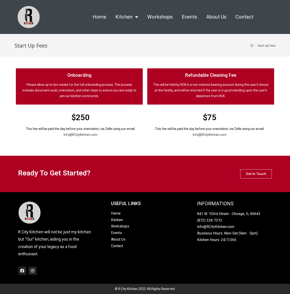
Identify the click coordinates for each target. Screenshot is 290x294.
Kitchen (124, 17)
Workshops (160, 17)
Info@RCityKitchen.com (80, 134)
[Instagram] (33, 271)
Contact (244, 17)
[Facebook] (22, 271)
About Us (216, 17)
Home (99, 17)
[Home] (251, 45)
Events (189, 17)
